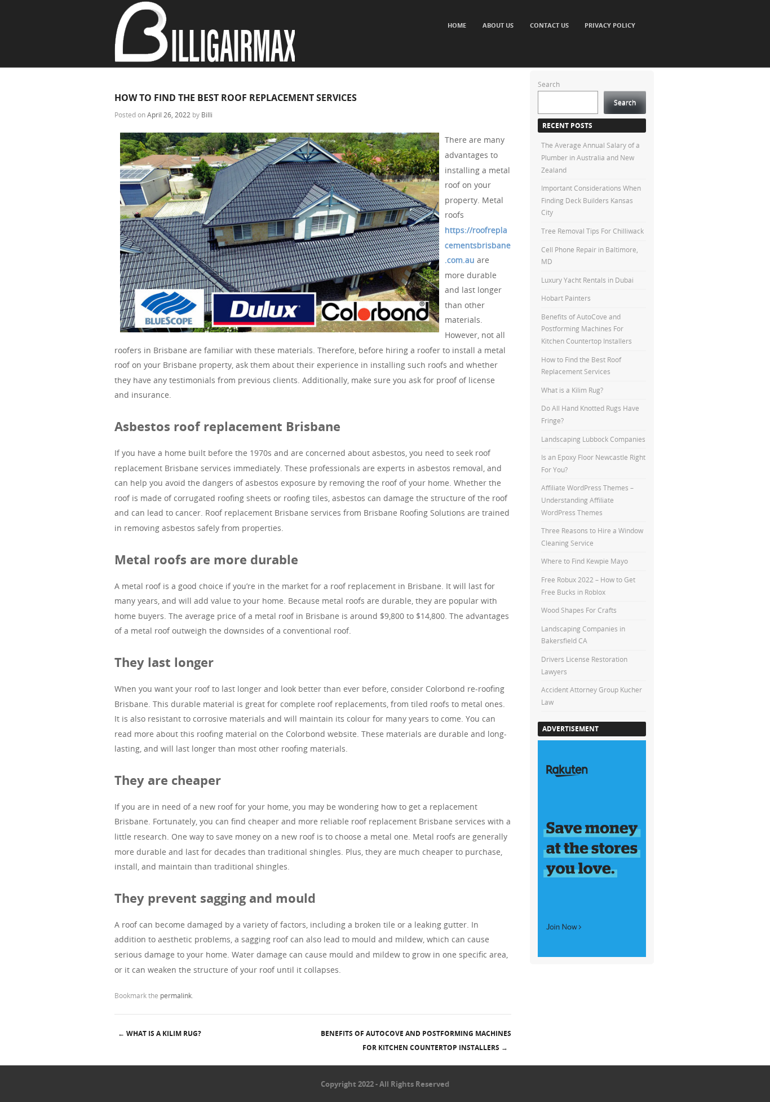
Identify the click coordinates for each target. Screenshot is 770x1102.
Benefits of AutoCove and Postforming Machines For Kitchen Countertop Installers (416, 1040)
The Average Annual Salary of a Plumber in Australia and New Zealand (590, 157)
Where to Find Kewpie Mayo (584, 560)
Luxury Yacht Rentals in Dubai (587, 279)
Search (549, 84)
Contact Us (549, 25)
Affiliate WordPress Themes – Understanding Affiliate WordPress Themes (587, 499)
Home (457, 25)
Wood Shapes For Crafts (579, 609)
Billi (207, 114)
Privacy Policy (610, 25)
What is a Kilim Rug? (159, 1033)
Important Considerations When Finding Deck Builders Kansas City (591, 200)
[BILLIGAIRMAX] (204, 59)
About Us (498, 25)
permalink (176, 995)
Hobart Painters (566, 297)
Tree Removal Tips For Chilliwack (592, 230)
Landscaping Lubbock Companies (593, 439)
